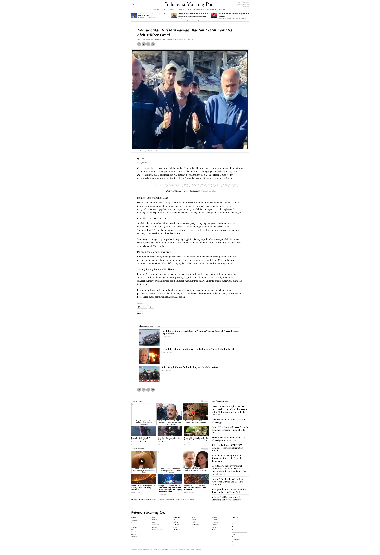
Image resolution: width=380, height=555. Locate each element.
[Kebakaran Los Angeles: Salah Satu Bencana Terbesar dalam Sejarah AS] (196, 479)
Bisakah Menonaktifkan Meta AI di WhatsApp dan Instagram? (228, 439)
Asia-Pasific (155, 524)
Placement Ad (236, 539)
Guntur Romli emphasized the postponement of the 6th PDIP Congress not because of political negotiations (233, 15)
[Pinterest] (148, 44)
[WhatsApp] (153, 44)
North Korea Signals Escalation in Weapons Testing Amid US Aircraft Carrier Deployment (201, 332)
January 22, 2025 (208, 190)
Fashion (175, 522)
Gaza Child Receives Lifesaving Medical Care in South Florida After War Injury (169, 440)
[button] (133, 4)
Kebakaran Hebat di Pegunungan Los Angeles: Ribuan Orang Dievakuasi (143, 487)
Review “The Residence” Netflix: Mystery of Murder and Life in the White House (228, 481)
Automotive (176, 529)
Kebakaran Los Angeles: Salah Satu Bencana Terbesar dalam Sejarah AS (195, 487)
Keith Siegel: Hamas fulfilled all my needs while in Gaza (190, 367)
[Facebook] (139, 44)
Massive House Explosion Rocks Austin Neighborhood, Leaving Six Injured (196, 440)
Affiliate (234, 544)
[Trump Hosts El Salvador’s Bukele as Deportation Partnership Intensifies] (143, 431)
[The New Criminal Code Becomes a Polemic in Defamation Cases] (134, 15)
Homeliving (176, 524)
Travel (175, 532)
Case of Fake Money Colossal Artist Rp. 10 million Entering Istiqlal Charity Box (230, 430)
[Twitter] (144, 44)
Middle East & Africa (147, 39)
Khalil (142, 159)
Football (194, 519)
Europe (154, 527)
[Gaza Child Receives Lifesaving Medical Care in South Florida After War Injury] (170, 431)
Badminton (195, 524)
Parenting (215, 522)
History (214, 532)
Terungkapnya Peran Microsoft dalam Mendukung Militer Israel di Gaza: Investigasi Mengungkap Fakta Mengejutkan (170, 488)
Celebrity (214, 524)
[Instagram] (232, 523)
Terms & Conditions (237, 542)
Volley (194, 522)
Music (214, 529)
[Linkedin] (232, 526)
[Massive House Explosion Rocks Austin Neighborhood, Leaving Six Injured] (196, 431)
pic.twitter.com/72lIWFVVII (164, 186)
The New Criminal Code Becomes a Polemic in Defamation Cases (151, 14)
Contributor (235, 537)
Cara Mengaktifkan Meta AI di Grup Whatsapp (229, 421)
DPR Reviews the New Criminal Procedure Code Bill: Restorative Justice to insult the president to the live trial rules (229, 469)
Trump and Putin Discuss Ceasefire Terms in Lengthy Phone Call (229, 490)
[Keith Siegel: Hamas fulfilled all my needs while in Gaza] (149, 374)
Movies (214, 527)
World (138, 39)
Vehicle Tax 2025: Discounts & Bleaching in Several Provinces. (227, 498)
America (154, 522)
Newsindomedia (145, 168)
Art (174, 519)
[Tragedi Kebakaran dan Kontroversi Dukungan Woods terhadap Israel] (149, 356)
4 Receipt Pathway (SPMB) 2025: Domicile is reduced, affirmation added (227, 448)
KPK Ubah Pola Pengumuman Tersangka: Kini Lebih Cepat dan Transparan (227, 458)
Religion (214, 519)
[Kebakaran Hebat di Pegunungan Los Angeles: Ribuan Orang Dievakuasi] (143, 479)
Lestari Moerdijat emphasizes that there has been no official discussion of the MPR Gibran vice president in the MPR (229, 410)
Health (175, 527)
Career (234, 534)
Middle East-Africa (157, 529)
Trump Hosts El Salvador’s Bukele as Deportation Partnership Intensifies (140, 440)
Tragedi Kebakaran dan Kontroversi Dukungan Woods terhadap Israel (198, 349)
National (154, 519)
